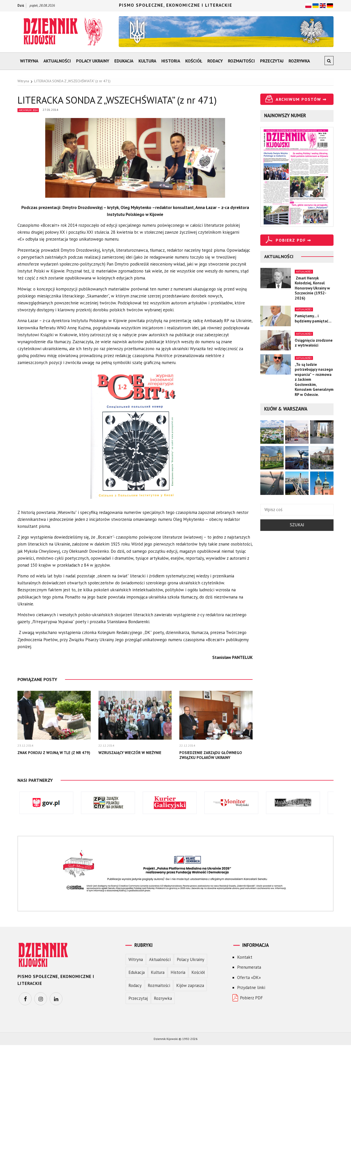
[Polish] (308, 5)
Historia (170, 61)
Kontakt (244, 957)
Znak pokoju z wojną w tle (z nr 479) (53, 752)
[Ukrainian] (315, 5)
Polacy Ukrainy (92, 61)
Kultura (147, 61)
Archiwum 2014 (28, 110)
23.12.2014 (25, 745)
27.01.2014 (50, 110)
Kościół (193, 61)
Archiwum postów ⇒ (301, 99)
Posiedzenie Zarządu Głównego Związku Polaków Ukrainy (210, 755)
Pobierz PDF (251, 998)
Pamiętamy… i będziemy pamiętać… (313, 318)
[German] (330, 5)
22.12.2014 (106, 745)
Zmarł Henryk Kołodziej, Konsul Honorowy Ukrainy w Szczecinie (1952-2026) (312, 288)
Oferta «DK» (249, 977)
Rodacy (215, 61)
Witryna (29, 61)
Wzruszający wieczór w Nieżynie (129, 752)
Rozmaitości (241, 61)
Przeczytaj (271, 61)
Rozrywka (299, 61)
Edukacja (123, 61)
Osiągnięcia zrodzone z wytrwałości (313, 343)
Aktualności (57, 61)
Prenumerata (249, 967)
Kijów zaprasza (190, 985)
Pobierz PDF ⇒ (293, 240)
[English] (322, 5)
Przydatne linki (251, 987)
